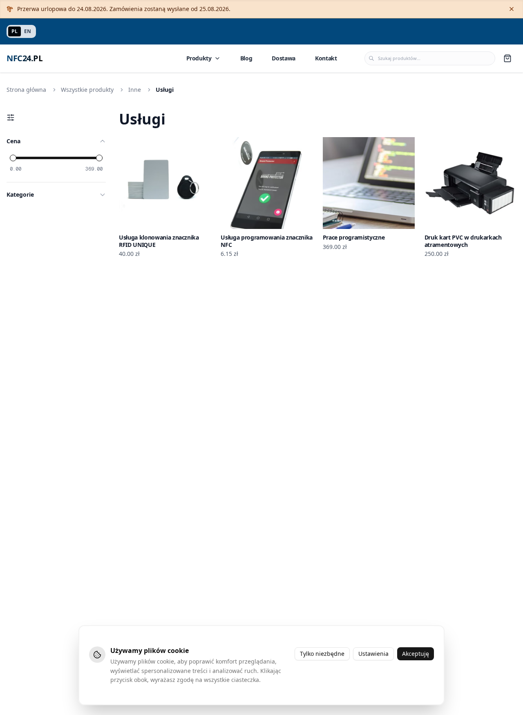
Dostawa (283, 58)
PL (14, 31)
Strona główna (26, 89)
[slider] (13, 158)
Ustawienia (373, 653)
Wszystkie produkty (87, 89)
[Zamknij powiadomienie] (511, 9)
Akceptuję (415, 653)
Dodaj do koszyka (170, 222)
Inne (134, 89)
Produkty (199, 58)
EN (27, 31)
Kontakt (326, 58)
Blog (246, 58)
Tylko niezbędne (322, 653)
